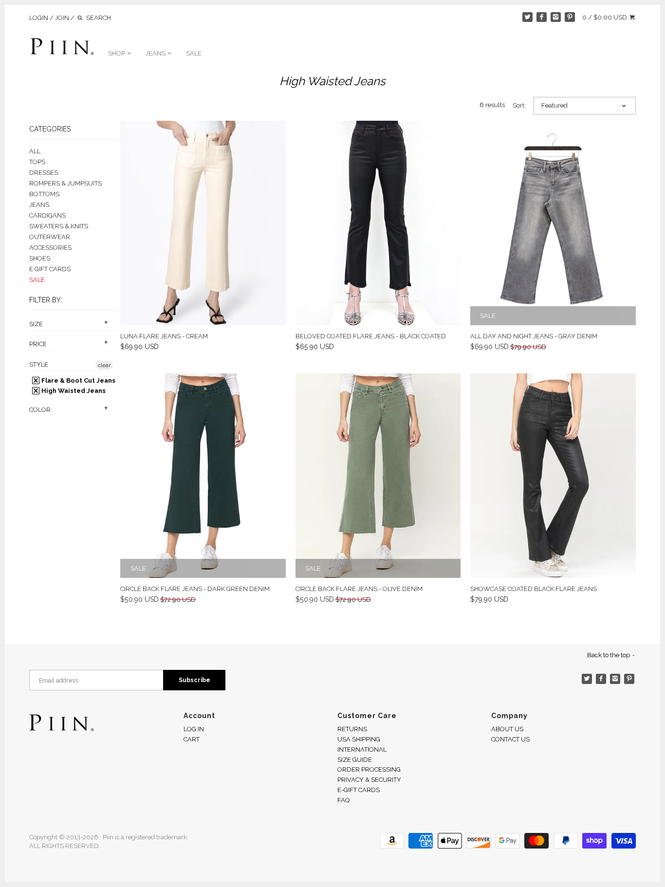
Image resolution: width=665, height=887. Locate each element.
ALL (34, 151)
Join (62, 17)
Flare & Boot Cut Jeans (77, 380)
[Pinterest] (570, 17)
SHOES (39, 258)
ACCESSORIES (50, 247)
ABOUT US (507, 729)
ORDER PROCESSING (369, 769)
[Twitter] (527, 17)
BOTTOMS (44, 194)
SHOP (117, 53)
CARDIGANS (47, 215)
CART (192, 739)
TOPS (37, 162)
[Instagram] (556, 17)
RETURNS (352, 729)
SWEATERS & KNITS (58, 226)
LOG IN (194, 729)
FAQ (343, 800)
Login (38, 17)
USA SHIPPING (358, 739)
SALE (194, 53)
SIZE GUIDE (354, 759)
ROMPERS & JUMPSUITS (65, 183)
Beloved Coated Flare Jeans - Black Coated (371, 336)
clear (104, 365)
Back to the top (609, 655)
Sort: (519, 105)
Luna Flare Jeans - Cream (164, 336)
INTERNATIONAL (362, 749)
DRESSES (43, 172)
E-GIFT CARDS (358, 790)
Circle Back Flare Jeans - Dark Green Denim (195, 588)
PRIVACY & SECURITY (369, 779)
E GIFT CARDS (50, 269)
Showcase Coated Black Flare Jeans (533, 588)
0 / (604, 17)
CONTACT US (510, 739)
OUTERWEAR (49, 236)
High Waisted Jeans (73, 390)
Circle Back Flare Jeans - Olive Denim (359, 588)
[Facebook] (541, 17)
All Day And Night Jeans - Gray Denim (533, 336)
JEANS (156, 53)
